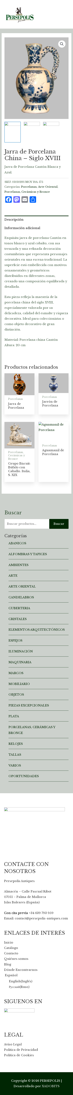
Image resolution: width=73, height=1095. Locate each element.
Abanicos (17, 543)
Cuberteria (19, 608)
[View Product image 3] (51, 127)
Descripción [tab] (14, 219)
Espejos (15, 640)
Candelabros (21, 597)
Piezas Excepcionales (29, 705)
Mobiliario (19, 684)
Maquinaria (20, 662)
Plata (14, 716)
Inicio (8, 942)
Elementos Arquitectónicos (37, 629)
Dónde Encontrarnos (21, 970)
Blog (7, 964)
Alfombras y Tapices (28, 554)
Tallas (15, 754)
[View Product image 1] (12, 132)
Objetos (16, 694)
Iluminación (21, 651)
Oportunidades (24, 776)
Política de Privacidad (21, 1050)
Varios (15, 765)
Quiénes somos (16, 959)
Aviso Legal (13, 1044)
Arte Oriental (48, 186)
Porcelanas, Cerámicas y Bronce (27, 191)
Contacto (11, 953)
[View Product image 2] (32, 127)
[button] (61, 44)
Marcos (16, 673)
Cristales (18, 619)
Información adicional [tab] (22, 228)
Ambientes (18, 565)
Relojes (16, 744)
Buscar (59, 524)
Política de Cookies (19, 1055)
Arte (13, 575)
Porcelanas (29, 186)
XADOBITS (50, 1086)
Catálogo (11, 948)
